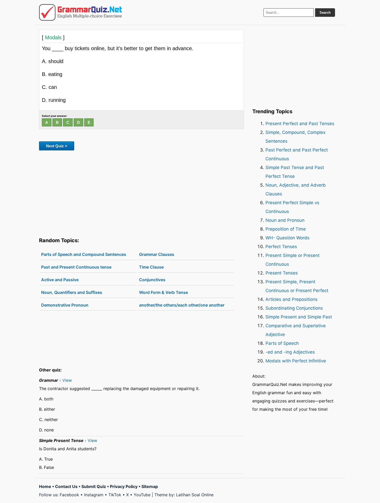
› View (65, 380)
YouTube (142, 494)
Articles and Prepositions (291, 299)
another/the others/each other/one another (181, 305)
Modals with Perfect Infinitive (295, 360)
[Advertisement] (141, 193)
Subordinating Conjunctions (294, 308)
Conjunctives (152, 279)
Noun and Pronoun (285, 220)
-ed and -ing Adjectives (290, 352)
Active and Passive (60, 279)
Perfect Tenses (281, 246)
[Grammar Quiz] (80, 12)
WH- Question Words (287, 237)
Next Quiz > (56, 146)
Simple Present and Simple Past (298, 316)
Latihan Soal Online (195, 494)
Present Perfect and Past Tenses (299, 123)
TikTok (114, 494)
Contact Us (66, 486)
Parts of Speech (282, 343)
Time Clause (151, 267)
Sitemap (149, 486)
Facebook (69, 494)
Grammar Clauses (156, 254)
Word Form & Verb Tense (163, 292)
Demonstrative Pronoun (64, 305)
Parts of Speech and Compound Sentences (83, 254)
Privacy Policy (124, 486)
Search (325, 12)
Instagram (93, 494)
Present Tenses (281, 273)
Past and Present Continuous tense (76, 267)
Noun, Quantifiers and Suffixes (71, 292)
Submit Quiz (93, 486)
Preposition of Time (285, 229)
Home (45, 486)
